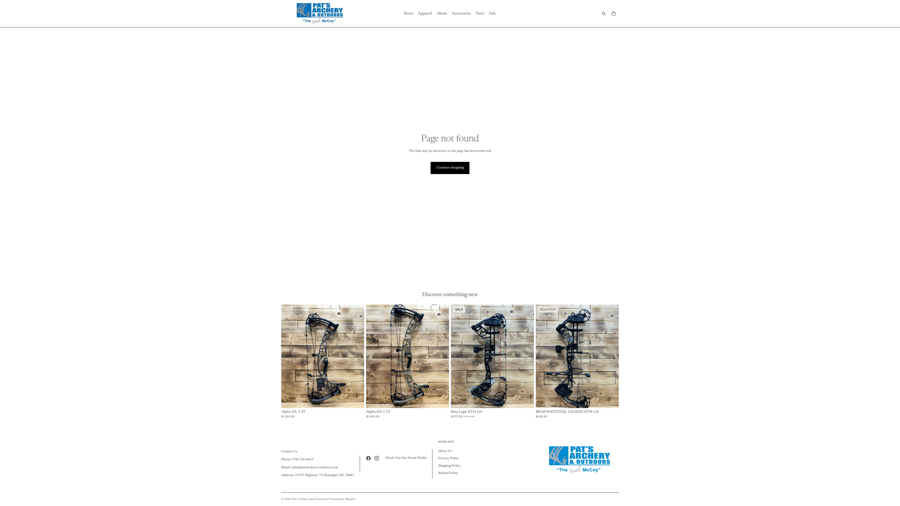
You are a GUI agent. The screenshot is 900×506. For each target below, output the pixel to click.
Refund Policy (448, 473)
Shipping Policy (449, 466)
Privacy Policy (448, 458)
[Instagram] (376, 458)
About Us (445, 451)
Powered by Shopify (342, 499)
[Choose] (357, 401)
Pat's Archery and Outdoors (310, 499)
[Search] (604, 13)
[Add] (526, 401)
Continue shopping (450, 167)
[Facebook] (368, 458)
